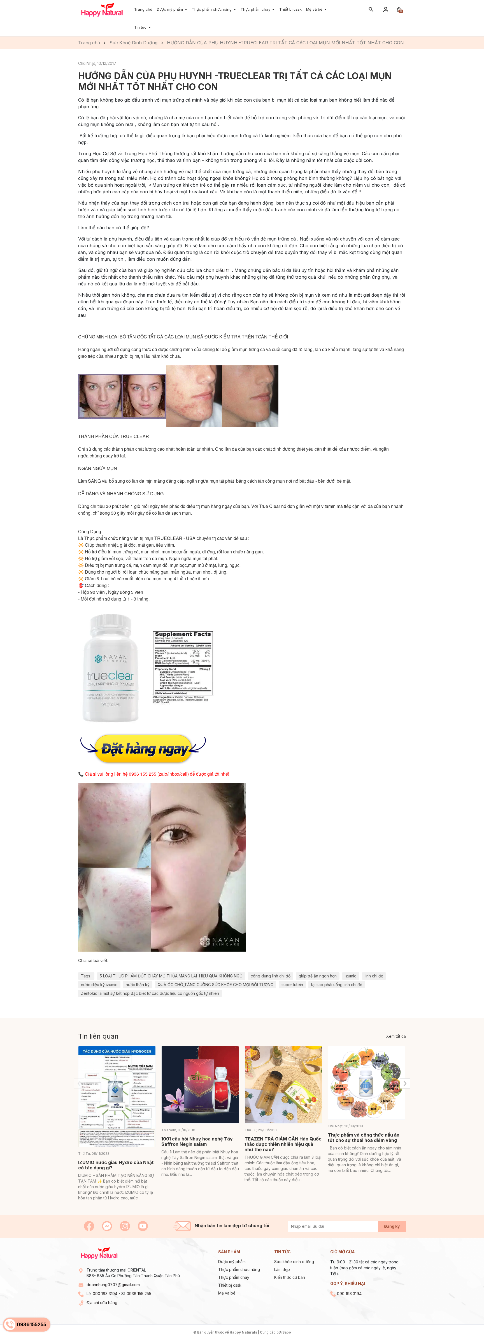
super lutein (292, 984)
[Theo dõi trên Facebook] (89, 1225)
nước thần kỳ (138, 984)
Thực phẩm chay (256, 9)
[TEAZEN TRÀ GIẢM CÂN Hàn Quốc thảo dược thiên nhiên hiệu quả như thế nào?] (283, 1085)
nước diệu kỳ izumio (99, 984)
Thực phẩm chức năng (239, 1269)
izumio (351, 975)
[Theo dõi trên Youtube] (143, 1225)
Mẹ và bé (227, 1293)
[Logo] (102, 9)
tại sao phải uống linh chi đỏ (336, 984)
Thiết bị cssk (229, 1285)
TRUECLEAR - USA (175, 538)
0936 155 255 (139, 1293)
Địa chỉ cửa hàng (102, 1302)
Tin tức (141, 27)
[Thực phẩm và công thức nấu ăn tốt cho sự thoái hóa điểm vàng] (366, 1083)
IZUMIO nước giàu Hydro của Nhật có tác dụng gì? (116, 1165)
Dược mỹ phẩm (170, 9)
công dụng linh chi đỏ (270, 975)
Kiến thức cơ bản (289, 1277)
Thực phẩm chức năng (212, 9)
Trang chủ (143, 9)
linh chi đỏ (374, 975)
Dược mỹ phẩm (232, 1261)
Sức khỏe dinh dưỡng (294, 1261)
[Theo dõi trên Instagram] (125, 1225)
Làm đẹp (282, 1269)
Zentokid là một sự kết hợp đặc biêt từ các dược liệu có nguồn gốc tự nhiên (150, 993)
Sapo (286, 1332)
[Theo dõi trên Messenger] (107, 1225)
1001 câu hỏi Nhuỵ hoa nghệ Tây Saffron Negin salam (197, 1141)
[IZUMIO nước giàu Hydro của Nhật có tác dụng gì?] (117, 1096)
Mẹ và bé (315, 9)
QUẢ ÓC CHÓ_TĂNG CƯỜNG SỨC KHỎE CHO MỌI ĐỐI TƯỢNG (215, 984)
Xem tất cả (396, 1036)
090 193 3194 (105, 1293)
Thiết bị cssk (290, 9)
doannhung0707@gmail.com (113, 1284)
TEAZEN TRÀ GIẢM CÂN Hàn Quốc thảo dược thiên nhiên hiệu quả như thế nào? (283, 1144)
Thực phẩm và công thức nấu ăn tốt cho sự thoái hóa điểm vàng (363, 1137)
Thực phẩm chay (233, 1277)
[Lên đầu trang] (466, 1322)
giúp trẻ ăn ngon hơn (318, 975)
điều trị (224, 270)
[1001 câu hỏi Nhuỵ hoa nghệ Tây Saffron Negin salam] (200, 1085)
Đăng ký (392, 1226)
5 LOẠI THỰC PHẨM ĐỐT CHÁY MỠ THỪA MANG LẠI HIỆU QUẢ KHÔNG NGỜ (171, 975)
